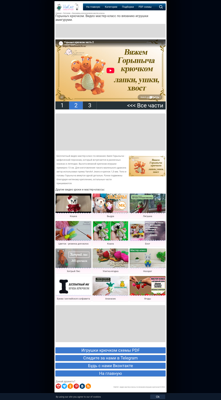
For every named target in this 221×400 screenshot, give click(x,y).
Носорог (147, 271)
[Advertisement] (110, 31)
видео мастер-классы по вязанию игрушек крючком (139, 387)
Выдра (110, 216)
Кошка (73, 216)
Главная (58, 13)
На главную (93, 6)
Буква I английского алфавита (73, 298)
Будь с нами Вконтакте (110, 365)
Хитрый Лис (73, 271)
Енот (147, 243)
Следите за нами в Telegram (110, 358)
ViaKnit (68, 8)
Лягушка (147, 216)
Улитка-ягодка (110, 271)
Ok (158, 396)
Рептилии (66, 13)
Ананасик (110, 298)
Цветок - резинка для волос (73, 243)
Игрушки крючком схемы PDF (110, 350)
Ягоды (147, 298)
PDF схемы (145, 6)
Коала (110, 243)
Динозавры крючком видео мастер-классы (88, 13)
